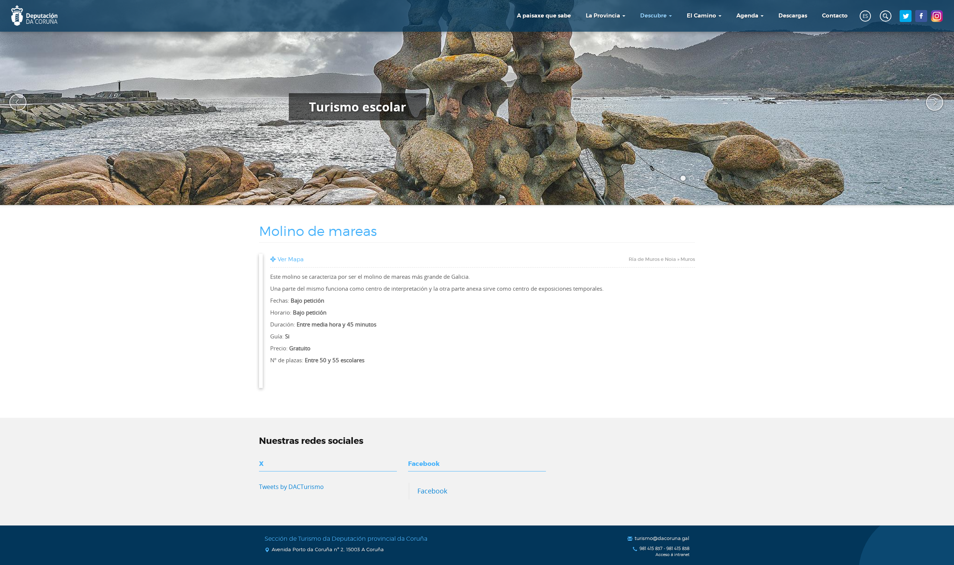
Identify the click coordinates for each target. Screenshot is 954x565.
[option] (477, 102)
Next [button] (930, 102)
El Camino (702, 15)
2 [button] (692, 179)
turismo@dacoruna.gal (662, 538)
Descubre (654, 15)
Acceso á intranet (672, 554)
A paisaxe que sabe (544, 15)
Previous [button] (13, 102)
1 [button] (684, 179)
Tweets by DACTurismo (291, 487)
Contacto (835, 15)
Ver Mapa (291, 259)
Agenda (748, 15)
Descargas (792, 15)
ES (865, 16)
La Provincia (604, 15)
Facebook (432, 490)
